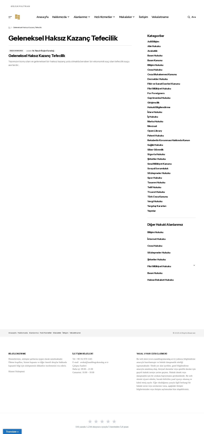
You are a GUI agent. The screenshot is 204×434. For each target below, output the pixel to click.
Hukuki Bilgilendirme (158, 107)
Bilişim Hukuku (155, 65)
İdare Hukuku (154, 112)
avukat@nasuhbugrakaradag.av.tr (94, 362)
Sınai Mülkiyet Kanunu (159, 163)
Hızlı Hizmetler (46, 333)
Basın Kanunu (154, 60)
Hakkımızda (23, 333)
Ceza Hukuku (16, 51)
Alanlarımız (34, 333)
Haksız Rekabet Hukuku (160, 279)
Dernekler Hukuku (157, 79)
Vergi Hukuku (154, 201)
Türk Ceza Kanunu (157, 196)
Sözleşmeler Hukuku (158, 173)
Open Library (154, 130)
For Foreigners (156, 93)
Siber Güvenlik (155, 149)
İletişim (65, 333)
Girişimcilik (153, 102)
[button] (10, 17)
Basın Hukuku (154, 55)
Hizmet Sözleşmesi (16, 371)
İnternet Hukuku (156, 238)
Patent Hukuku (155, 135)
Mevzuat (152, 126)
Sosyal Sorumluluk (157, 168)
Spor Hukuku (154, 177)
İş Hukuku (152, 116)
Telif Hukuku (154, 187)
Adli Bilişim (153, 41)
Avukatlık (152, 50)
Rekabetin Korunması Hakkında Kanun (168, 140)
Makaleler (57, 333)
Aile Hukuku (154, 46)
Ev (9, 27)
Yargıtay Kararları (156, 206)
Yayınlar (151, 210)
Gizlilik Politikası (20, 6)
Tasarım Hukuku (156, 182)
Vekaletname (75, 333)
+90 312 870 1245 (84, 359)
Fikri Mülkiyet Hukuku (159, 88)
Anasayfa (12, 333)
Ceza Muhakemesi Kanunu (162, 74)
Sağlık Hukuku (155, 145)
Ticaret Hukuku (156, 192)
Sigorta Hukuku (156, 154)
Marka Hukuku (155, 121)
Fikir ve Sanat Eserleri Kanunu (163, 83)
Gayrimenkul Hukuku (158, 97)
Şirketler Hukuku (156, 159)
